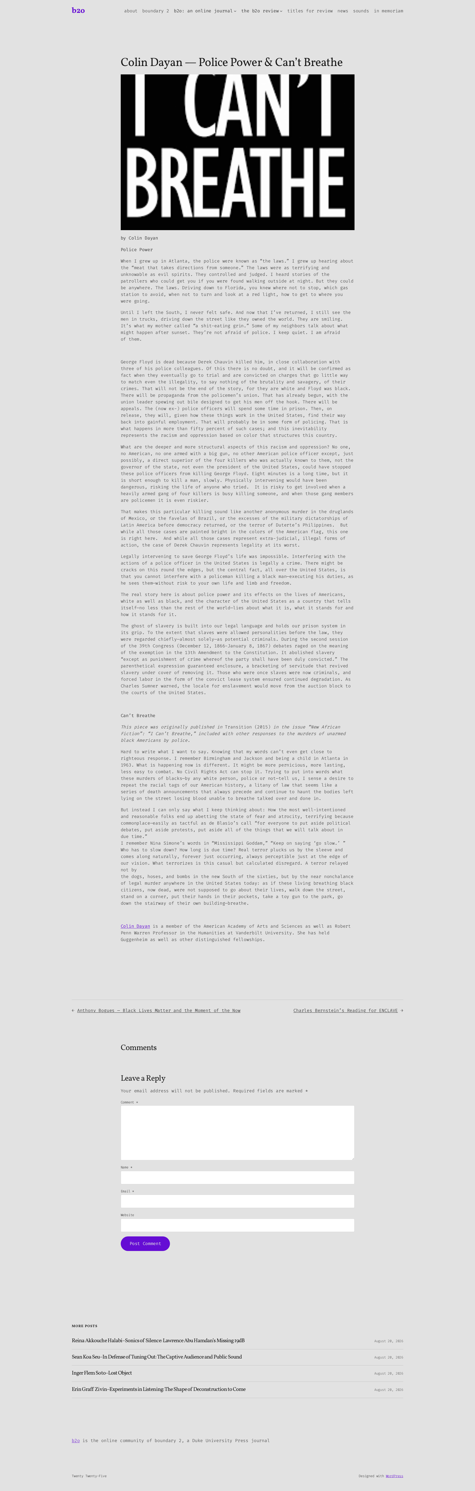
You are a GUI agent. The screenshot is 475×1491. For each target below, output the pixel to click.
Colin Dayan (135, 926)
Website (127, 1215)
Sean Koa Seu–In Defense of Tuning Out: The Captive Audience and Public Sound (157, 1357)
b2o (78, 10)
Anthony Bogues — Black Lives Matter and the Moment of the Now (158, 1010)
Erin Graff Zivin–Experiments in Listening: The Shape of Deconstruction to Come (158, 1390)
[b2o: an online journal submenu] (235, 11)
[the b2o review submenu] (281, 11)
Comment (129, 1102)
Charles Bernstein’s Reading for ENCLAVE (345, 1010)
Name (126, 1167)
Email (127, 1191)
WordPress (394, 1476)
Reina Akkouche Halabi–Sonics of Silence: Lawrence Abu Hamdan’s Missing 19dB (158, 1341)
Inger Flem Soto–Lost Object (102, 1373)
